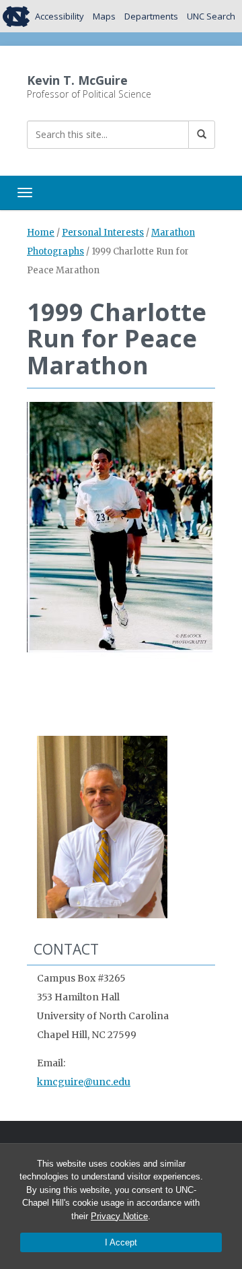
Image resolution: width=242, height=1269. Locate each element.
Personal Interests (103, 232)
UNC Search (211, 16)
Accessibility (59, 16)
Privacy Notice (119, 1216)
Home (40, 232)
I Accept (121, 1242)
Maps (104, 16)
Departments (151, 16)
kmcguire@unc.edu (83, 1082)
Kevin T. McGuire (77, 80)
